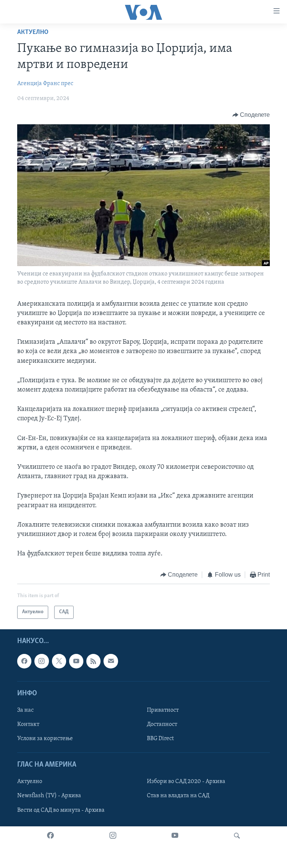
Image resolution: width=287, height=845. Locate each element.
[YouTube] (174, 835)
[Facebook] (50, 835)
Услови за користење (45, 739)
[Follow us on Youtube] (76, 661)
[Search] (237, 835)
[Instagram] (112, 835)
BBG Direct (160, 739)
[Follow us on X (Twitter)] (59, 661)
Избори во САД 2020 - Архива (186, 782)
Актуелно (33, 32)
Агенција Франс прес (45, 84)
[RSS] (93, 661)
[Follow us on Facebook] (24, 661)
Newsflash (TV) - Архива (49, 796)
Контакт (28, 724)
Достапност (162, 724)
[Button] (251, 115)
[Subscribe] (111, 661)
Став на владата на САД (178, 796)
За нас (25, 710)
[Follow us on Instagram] (41, 661)
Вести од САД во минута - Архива (61, 810)
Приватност (163, 710)
